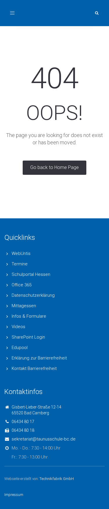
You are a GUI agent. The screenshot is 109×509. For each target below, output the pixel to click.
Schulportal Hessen (31, 274)
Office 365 (21, 284)
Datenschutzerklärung (33, 295)
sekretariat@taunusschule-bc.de (44, 439)
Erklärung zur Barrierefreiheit (39, 358)
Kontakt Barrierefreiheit (34, 368)
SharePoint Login (28, 337)
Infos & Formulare (29, 316)
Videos (18, 326)
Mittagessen (24, 305)
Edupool (20, 347)
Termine (20, 264)
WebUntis (21, 253)
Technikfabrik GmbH (57, 478)
